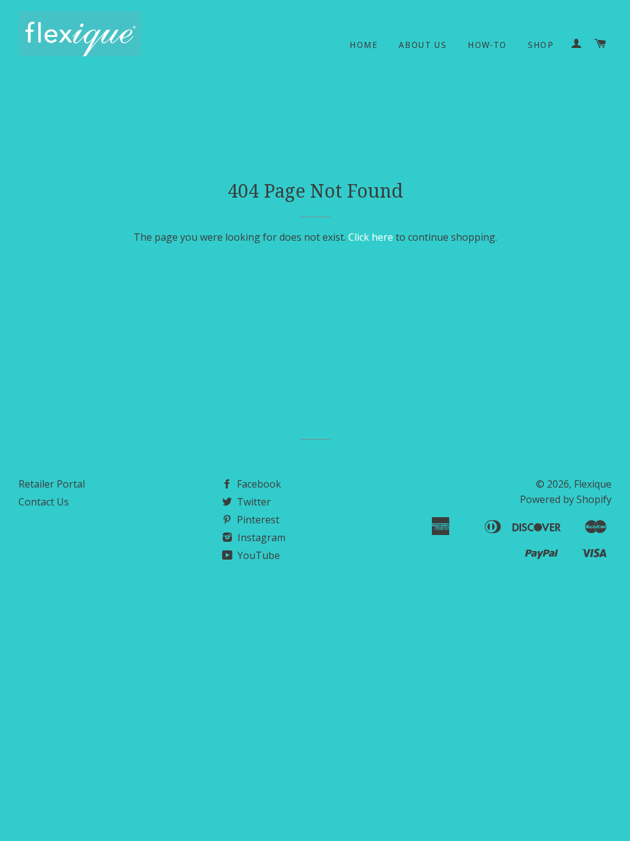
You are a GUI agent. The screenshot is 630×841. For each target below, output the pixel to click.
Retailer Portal (51, 484)
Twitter (252, 502)
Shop (541, 45)
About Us (423, 45)
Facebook (257, 484)
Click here (370, 237)
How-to (487, 45)
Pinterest (256, 519)
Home (363, 45)
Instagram (260, 537)
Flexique (593, 484)
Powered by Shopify (566, 499)
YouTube (257, 555)
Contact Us (43, 502)
